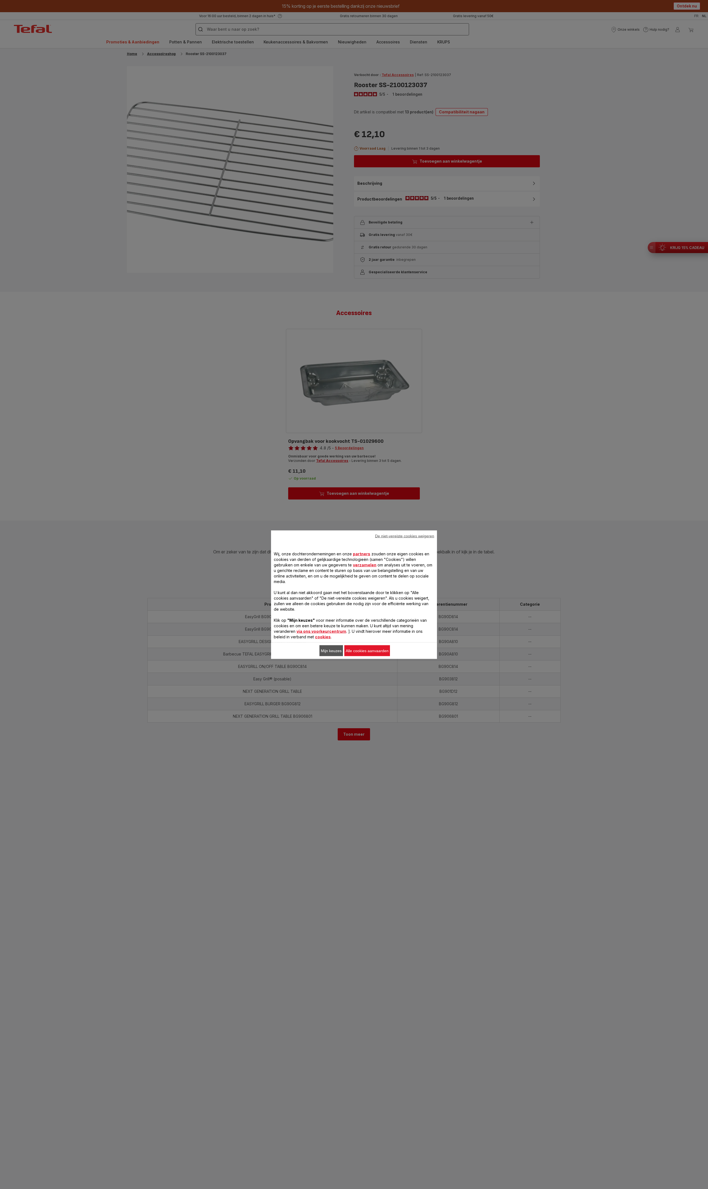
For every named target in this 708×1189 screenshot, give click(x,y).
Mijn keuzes (331, 650)
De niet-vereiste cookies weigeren (404, 536)
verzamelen (364, 564)
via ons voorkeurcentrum (321, 631)
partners (361, 553)
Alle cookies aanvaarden (367, 650)
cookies (323, 636)
